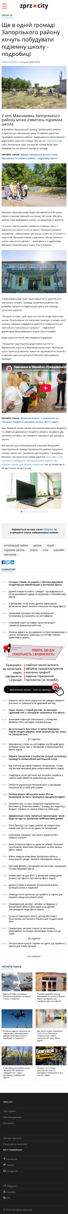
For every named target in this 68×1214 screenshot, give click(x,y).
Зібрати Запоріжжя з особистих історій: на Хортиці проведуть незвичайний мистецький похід (37, 757)
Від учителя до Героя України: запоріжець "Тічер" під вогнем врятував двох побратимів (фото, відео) (36, 767)
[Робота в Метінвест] (34, 669)
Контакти (8, 1123)
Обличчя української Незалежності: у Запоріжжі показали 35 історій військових (35, 786)
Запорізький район (16, 545)
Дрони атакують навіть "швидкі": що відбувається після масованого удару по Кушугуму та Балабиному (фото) (37, 594)
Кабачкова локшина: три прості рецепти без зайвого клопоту (33, 836)
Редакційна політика (15, 1144)
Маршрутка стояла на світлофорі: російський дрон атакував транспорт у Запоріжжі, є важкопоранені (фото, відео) (36, 747)
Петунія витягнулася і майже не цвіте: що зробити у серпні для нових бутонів (37, 944)
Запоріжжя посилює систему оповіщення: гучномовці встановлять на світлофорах (31, 614)
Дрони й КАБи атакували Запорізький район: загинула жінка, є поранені (33, 886)
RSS (8, 1198)
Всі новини (34, 956)
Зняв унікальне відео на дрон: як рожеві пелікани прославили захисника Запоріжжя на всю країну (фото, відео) (36, 847)
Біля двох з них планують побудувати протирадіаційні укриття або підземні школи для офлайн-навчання (32, 460)
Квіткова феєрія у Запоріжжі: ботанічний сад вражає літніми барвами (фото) (37, 867)
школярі (59, 550)
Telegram (48, 529)
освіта (34, 550)
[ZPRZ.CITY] (34, 6)
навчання (10, 554)
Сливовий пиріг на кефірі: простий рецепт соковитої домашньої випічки (32, 624)
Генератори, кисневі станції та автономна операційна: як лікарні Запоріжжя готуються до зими (35, 931)
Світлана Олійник (10, 62)
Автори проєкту (12, 1138)
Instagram (11, 1171)
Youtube (10, 1192)
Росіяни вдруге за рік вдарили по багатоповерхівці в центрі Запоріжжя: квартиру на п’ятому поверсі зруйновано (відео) (37, 635)
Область (7, 15)
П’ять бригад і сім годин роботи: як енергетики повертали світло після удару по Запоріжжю (34, 826)
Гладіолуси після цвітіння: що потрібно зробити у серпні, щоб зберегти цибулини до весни (36, 776)
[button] (63, 491)
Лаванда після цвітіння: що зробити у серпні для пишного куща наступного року (35, 895)
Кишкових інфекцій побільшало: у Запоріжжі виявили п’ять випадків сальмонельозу (33, 720)
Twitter (10, 1165)
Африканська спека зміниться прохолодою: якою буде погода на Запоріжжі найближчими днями (37, 817)
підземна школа (14, 550)
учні (45, 550)
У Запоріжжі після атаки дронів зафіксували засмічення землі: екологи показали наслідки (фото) (37, 605)
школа (37, 545)
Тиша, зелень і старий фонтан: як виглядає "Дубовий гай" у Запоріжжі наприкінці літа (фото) (37, 711)
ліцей (50, 545)
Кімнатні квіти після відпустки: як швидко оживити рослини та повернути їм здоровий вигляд (36, 701)
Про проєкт (9, 1111)
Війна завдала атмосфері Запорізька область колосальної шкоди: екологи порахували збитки (35, 857)
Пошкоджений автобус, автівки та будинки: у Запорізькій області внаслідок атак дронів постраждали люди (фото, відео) (33, 907)
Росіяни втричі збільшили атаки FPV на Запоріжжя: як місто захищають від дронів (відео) (37, 795)
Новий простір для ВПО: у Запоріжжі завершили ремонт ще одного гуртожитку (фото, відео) (35, 877)
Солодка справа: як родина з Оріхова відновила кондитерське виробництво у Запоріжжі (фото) (36, 583)
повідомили (52, 140)
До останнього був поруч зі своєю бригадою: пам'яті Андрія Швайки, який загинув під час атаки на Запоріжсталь (37, 732)
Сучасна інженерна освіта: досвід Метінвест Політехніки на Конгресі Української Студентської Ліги (36, 919)
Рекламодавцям (12, 1117)
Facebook (11, 1159)
